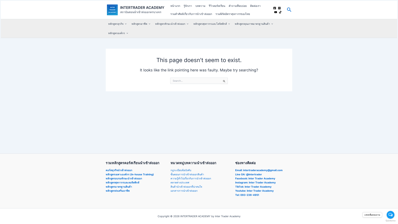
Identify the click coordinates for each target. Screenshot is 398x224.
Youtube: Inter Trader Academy (254, 190)
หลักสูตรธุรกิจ (115, 23)
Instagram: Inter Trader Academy (255, 182)
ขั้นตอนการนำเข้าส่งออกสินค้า (187, 174)
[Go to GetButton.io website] (391, 221)
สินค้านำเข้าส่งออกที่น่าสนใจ (186, 186)
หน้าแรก (175, 5)
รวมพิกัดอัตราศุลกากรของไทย (232, 14)
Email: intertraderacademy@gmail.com (259, 170)
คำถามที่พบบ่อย (238, 5)
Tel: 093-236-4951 (247, 194)
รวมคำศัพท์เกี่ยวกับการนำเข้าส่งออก (191, 14)
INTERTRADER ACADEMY (142, 7)
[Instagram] (279, 8)
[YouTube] (275, 12)
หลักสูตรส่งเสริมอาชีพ (118, 190)
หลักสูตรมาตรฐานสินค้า (119, 186)
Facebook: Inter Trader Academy (255, 178)
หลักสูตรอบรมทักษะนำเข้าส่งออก (124, 178)
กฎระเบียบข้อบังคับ (181, 170)
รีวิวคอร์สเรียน (217, 5)
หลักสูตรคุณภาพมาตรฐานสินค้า (252, 23)
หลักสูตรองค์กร (116, 33)
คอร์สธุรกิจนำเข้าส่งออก (119, 170)
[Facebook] (274, 8)
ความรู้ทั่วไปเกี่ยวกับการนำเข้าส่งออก (191, 178)
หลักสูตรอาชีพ (139, 23)
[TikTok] (280, 12)
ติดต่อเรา (255, 5)
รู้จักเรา (188, 5)
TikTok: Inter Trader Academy (253, 186)
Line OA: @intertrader (248, 174)
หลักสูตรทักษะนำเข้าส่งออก (170, 23)
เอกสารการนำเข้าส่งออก (184, 190)
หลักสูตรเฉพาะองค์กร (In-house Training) (130, 174)
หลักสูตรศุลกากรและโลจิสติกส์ (210, 23)
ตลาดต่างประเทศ (180, 182)
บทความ (200, 5)
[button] (289, 10)
